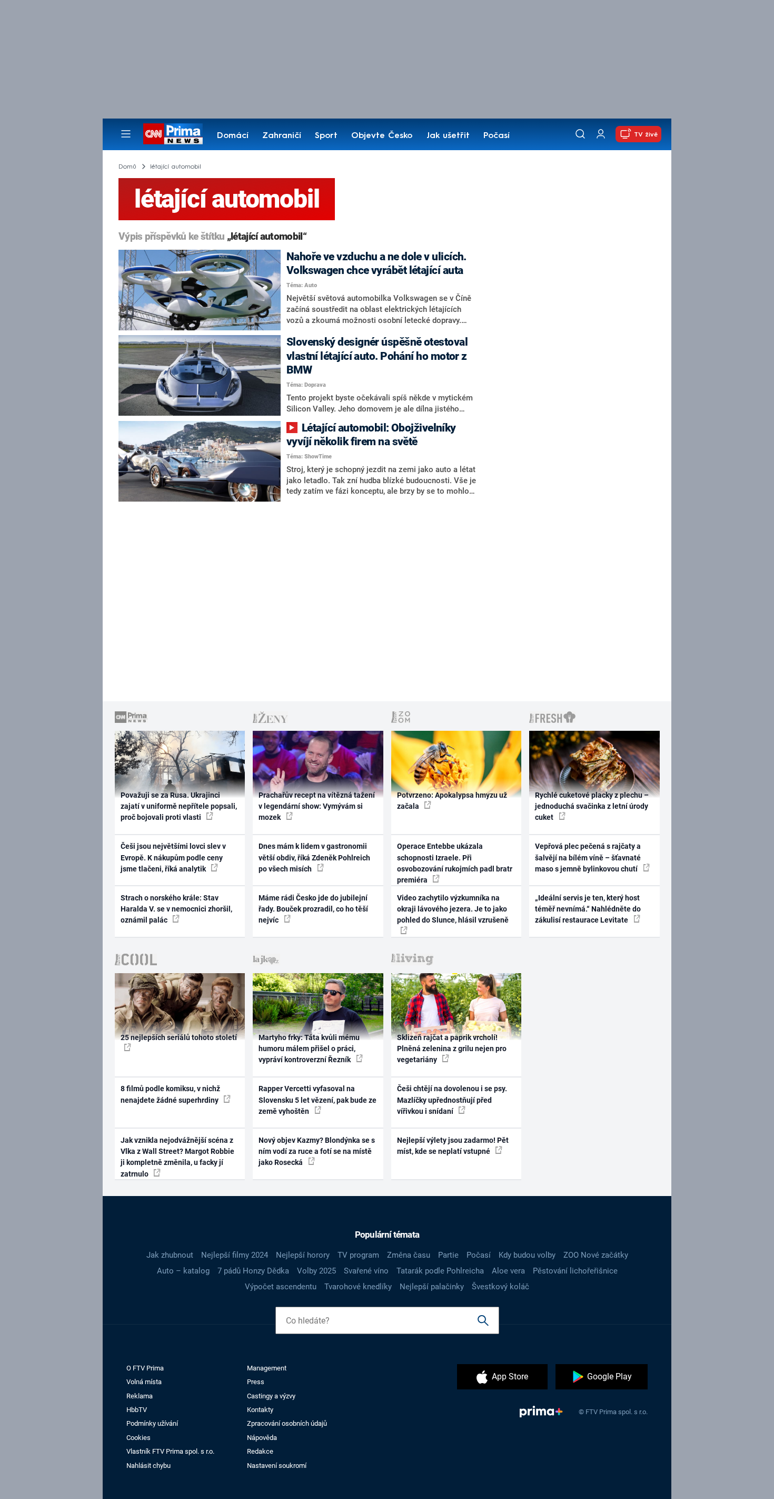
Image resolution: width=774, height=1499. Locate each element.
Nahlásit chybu (148, 1465)
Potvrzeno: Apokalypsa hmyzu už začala (452, 800)
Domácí (233, 136)
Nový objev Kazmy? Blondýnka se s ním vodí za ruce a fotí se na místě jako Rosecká (317, 1151)
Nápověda (262, 1438)
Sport (326, 136)
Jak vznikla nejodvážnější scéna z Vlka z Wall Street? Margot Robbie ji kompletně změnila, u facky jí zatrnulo (177, 1157)
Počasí (496, 136)
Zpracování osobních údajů (287, 1423)
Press (255, 1382)
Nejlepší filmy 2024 (234, 1255)
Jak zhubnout (169, 1255)
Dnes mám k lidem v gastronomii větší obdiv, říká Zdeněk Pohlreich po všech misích (314, 857)
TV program (358, 1255)
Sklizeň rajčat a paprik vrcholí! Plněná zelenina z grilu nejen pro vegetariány (452, 1048)
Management (266, 1368)
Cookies (138, 1438)
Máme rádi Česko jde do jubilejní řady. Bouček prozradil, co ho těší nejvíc (313, 909)
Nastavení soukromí (276, 1465)
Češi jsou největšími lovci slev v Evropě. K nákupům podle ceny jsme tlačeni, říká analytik (173, 857)
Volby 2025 (316, 1271)
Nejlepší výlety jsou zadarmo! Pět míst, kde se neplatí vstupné (453, 1145)
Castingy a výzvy (271, 1396)
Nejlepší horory (303, 1255)
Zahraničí (281, 136)
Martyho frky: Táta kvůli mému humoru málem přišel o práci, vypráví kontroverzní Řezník (309, 1048)
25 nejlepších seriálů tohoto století (179, 1037)
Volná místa (144, 1382)
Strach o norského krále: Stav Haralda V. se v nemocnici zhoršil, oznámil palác (176, 909)
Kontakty (260, 1410)
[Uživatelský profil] (600, 134)
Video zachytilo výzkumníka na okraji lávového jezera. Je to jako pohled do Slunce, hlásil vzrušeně (453, 909)
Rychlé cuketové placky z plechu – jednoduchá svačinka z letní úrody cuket (592, 806)
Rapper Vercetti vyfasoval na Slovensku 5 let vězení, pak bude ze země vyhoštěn (317, 1099)
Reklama (139, 1396)
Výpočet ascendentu (280, 1286)
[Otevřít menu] (125, 134)
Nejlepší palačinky (432, 1286)
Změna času (408, 1255)
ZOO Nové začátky (595, 1255)
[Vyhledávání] (580, 134)
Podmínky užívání (152, 1423)
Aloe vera (508, 1271)
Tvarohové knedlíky (358, 1286)
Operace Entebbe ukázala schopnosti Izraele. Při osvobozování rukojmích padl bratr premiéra (454, 863)
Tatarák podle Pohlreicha (440, 1271)
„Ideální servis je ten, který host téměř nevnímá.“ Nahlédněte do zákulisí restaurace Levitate (588, 909)
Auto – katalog (183, 1271)
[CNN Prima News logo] (173, 133)
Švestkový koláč (500, 1286)
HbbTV (136, 1410)
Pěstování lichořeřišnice (575, 1271)
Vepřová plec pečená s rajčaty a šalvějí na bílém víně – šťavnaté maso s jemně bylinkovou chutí (588, 857)
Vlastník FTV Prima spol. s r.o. (170, 1451)
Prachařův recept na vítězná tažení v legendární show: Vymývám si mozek (317, 806)
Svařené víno (366, 1271)
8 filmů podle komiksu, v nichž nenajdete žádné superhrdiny (170, 1094)
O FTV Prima (145, 1368)
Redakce (260, 1451)
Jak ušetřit (448, 136)
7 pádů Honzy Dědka (253, 1271)
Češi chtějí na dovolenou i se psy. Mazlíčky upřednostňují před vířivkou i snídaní (452, 1099)
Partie (448, 1255)
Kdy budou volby (527, 1255)
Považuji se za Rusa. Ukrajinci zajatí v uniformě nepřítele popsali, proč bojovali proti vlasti (179, 806)
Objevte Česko (381, 136)
